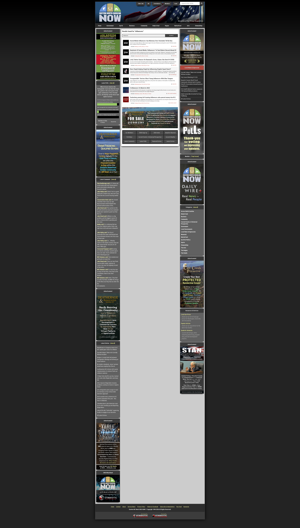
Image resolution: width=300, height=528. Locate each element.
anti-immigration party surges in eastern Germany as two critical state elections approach (107, 391)
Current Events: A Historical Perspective (150, 137)
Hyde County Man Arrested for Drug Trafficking (191, 95)
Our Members (129, 133)
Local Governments (186, 229)
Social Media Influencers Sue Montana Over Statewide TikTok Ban (151, 41)
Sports (183, 242)
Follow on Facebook (152, 506)
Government (110, 26)
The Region (184, 250)
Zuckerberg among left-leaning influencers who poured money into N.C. (153, 97)
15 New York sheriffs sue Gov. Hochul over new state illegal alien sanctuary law (107, 378)
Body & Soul (156, 26)
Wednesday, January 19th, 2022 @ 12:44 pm (143, 93)
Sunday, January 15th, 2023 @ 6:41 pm (142, 65)
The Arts (183, 248)
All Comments (101, 286)
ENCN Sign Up (143, 133)
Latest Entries (171, 141)
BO (148, 3)
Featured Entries (157, 141)
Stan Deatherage (173, 74)
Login (175, 3)
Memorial (183, 234)
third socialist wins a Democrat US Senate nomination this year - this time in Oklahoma (106, 398)
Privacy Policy (141, 506)
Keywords (186, 506)
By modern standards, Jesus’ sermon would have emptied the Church (107, 365)
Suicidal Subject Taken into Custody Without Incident (107, 353)
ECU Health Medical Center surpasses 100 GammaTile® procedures (191, 90)
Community (144, 26)
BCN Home (157, 133)
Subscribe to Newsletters (167, 506)
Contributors (157, 3)
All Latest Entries (102, 415)
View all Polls (113, 121)
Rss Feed (179, 506)
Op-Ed (121, 26)
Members (167, 3)
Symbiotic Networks (187, 330)
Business (132, 26)
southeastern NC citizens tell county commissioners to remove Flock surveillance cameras (107, 371)
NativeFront (177, 26)
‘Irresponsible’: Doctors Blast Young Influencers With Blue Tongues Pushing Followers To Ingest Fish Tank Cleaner (151, 79)
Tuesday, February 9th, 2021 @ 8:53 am (142, 103)
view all (112, 83)
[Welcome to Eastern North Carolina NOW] (110, 12)
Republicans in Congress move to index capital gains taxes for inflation (107, 348)
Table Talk (140, 3)
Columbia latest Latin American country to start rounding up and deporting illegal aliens (107, 405)
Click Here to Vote (102, 120)
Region (167, 26)
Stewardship (198, 26)
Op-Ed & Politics (185, 240)
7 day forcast (194, 156)
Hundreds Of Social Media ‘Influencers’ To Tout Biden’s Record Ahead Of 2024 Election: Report (153, 51)
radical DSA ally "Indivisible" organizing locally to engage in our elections (108, 411)
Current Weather (170, 137)
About (124, 506)
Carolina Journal (173, 102)
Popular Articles (185, 323)
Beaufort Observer (170, 133)
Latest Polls (143, 141)
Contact (118, 506)
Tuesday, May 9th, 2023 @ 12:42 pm (141, 56)
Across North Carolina (187, 211)
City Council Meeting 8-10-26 (189, 77)
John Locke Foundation (172, 93)
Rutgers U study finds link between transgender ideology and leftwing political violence (108, 359)
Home (99, 26)
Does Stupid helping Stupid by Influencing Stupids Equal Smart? (150, 69)
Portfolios (129, 137)
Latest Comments (129, 141)
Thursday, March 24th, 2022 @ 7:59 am (142, 74)
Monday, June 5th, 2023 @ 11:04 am (141, 46)
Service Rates (131, 506)
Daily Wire (174, 46)
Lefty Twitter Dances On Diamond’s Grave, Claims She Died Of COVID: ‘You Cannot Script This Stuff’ (152, 60)
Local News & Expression (188, 232)
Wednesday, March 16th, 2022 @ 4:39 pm (142, 84)
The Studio (184, 253)
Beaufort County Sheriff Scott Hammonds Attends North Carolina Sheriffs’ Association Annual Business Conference (192, 83)
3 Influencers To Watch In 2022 (140, 88)
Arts (188, 26)
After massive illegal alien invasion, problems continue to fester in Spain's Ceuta (108, 385)
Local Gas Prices (186, 314)
